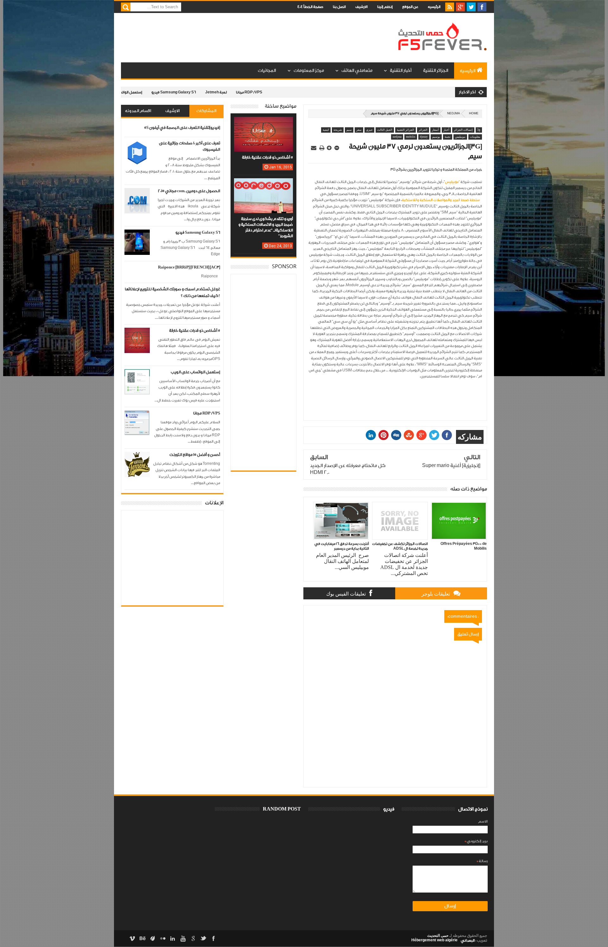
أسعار (435, 129)
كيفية (326, 129)
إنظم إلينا (385, 6)
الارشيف (361, 6)
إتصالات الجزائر (463, 129)
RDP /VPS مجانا (218, 92)
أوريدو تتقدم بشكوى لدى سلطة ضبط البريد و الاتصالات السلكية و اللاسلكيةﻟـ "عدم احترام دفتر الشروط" (265, 227)
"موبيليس (452, 182)
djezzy (424, 136)
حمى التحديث (437, 935)
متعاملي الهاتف (356, 70)
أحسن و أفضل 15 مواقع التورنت (194, 455)
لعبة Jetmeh (184, 92)
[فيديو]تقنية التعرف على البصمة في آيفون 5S (182, 128)
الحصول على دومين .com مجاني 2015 (189, 191)
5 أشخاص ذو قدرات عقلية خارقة (194, 331)
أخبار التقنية (401, 70)
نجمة (448, 136)
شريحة (337, 129)
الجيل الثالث (384, 129)
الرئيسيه (434, 6)
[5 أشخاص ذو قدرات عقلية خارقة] (263, 123)
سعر (359, 129)
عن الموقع (410, 6)
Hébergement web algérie (434, 940)
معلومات (475, 136)
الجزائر (423, 129)
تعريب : (474, 940)
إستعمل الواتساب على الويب (195, 372)
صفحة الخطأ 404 (310, 6)
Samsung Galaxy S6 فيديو (142, 92)
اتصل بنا (339, 6)
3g (478, 129)
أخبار (446, 129)
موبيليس (460, 136)
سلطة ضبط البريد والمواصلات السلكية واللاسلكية (441, 200)
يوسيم (436, 136)
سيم (349, 129)
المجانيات (267, 70)
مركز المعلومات (309, 70)
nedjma (453, 113)
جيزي (369, 129)
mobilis (410, 136)
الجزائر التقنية (435, 70)
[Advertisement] (236, 38)
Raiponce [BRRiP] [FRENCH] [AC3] (189, 267)
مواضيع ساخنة (280, 106)
